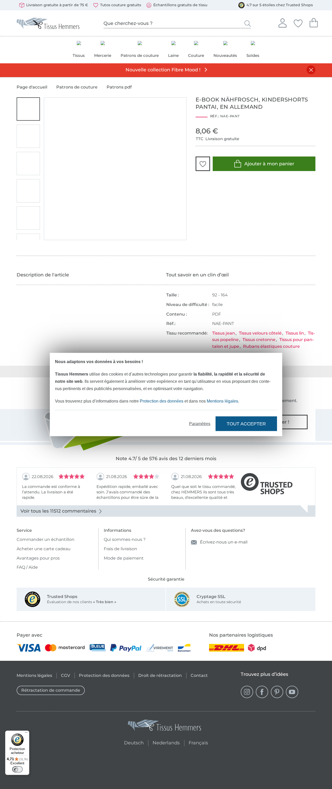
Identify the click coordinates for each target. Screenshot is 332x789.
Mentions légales (222, 401)
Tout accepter (246, 423)
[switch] (17, 769)
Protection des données (161, 401)
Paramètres (199, 423)
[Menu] (26, 734)
